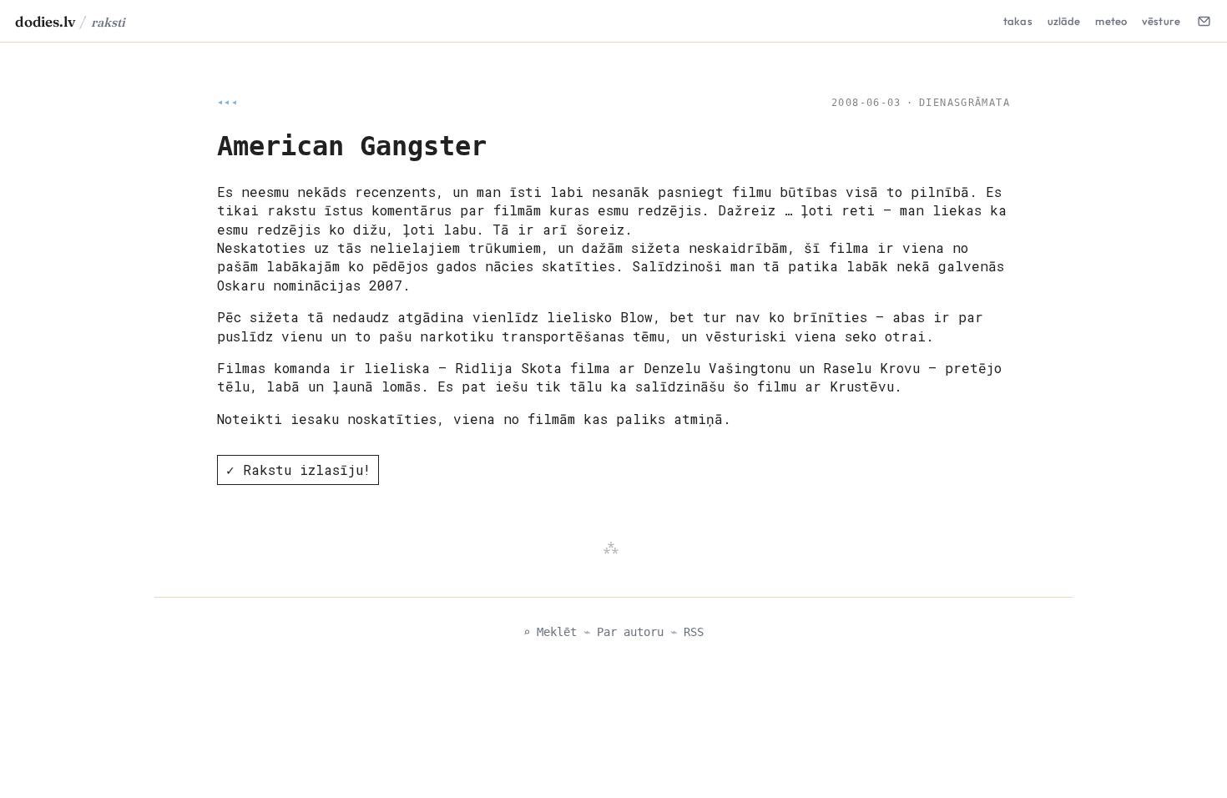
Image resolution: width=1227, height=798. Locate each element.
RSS (694, 632)
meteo (1111, 21)
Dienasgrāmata (964, 103)
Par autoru (630, 632)
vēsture (1161, 21)
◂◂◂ (227, 103)
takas (1018, 21)
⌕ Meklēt (550, 632)
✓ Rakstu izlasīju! (298, 469)
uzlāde (1064, 21)
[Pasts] (1203, 21)
